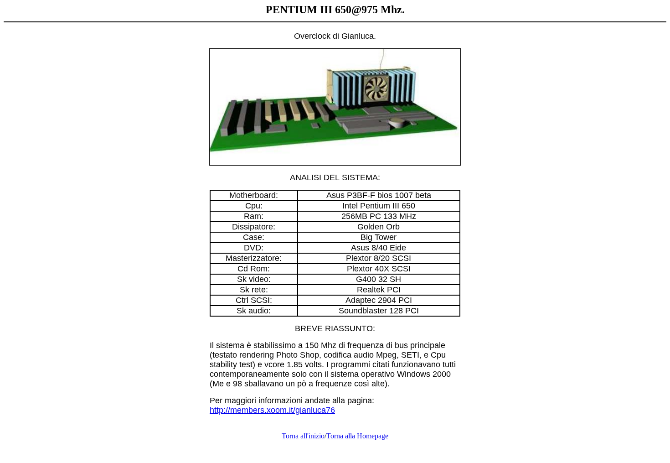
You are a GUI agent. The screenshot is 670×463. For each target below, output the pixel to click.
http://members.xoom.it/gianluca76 (272, 410)
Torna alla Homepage (357, 436)
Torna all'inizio (303, 436)
